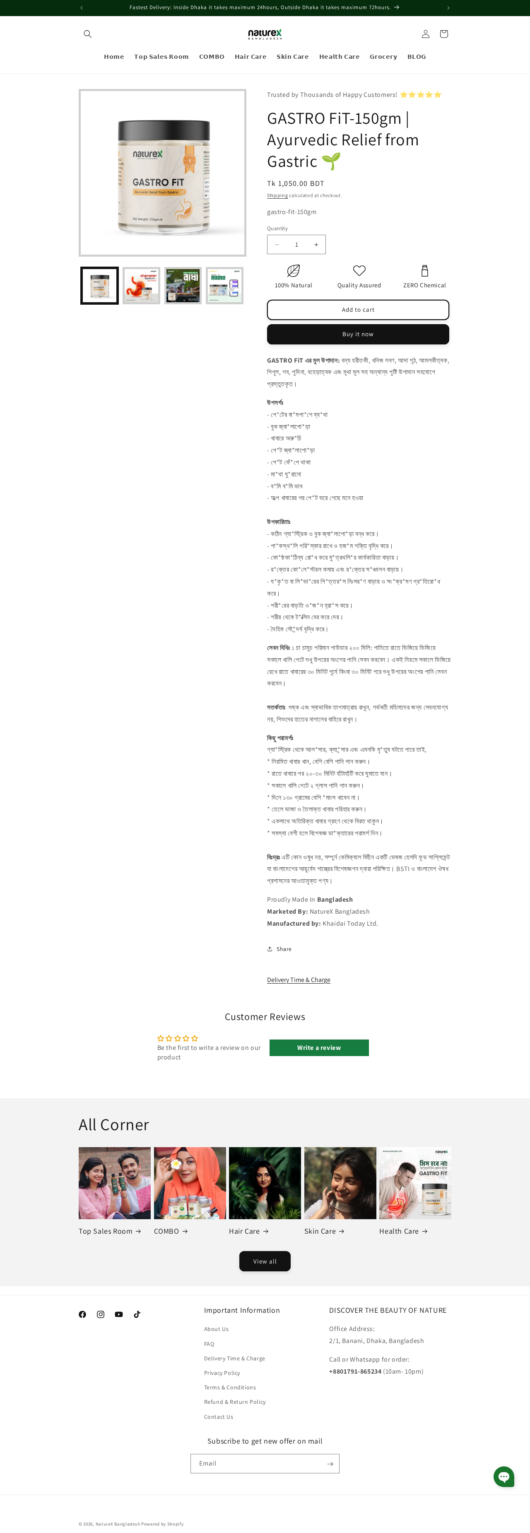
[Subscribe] (330, 1464)
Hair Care (244, 1231)
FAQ (209, 1343)
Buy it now (358, 334)
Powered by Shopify (162, 1524)
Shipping (277, 195)
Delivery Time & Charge (298, 979)
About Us (216, 1329)
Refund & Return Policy (235, 1401)
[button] (88, 34)
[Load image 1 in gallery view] (99, 286)
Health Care (399, 1231)
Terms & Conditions (230, 1387)
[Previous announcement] (81, 8)
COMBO (166, 1231)
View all (265, 1261)
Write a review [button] (319, 1047)
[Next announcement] (448, 8)
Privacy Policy (222, 1372)
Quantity (277, 228)
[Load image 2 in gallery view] (141, 286)
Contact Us (219, 1416)
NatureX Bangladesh (118, 1524)
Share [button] (284, 949)
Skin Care (320, 1231)
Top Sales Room (105, 1231)
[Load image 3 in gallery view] (183, 286)
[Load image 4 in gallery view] (224, 286)
